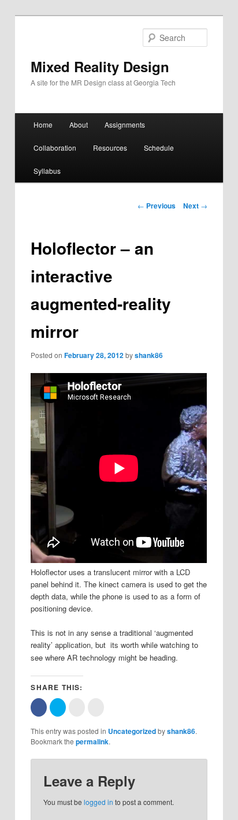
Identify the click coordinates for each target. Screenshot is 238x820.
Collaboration (55, 147)
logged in (98, 802)
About (78, 124)
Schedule (159, 147)
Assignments (125, 124)
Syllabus (47, 171)
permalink (92, 741)
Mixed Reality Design (100, 66)
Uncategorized (132, 731)
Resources (110, 147)
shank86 (149, 355)
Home (43, 124)
